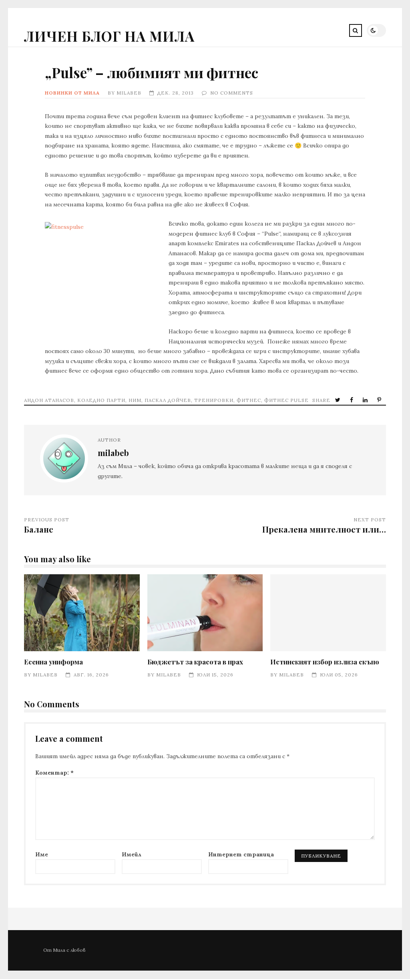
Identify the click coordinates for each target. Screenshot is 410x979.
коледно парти (101, 400)
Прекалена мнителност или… (324, 529)
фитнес (249, 400)
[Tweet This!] (338, 400)
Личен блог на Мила (109, 35)
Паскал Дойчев (168, 400)
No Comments (231, 93)
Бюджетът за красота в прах (205, 613)
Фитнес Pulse (286, 400)
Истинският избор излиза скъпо (328, 613)
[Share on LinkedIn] (366, 400)
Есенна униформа (82, 613)
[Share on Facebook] (352, 400)
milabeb (129, 93)
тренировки (213, 400)
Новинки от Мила (72, 93)
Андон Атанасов (49, 400)
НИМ (135, 400)
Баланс (38, 529)
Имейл (131, 854)
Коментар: (54, 772)
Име (41, 854)
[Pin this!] (380, 400)
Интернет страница (241, 854)
